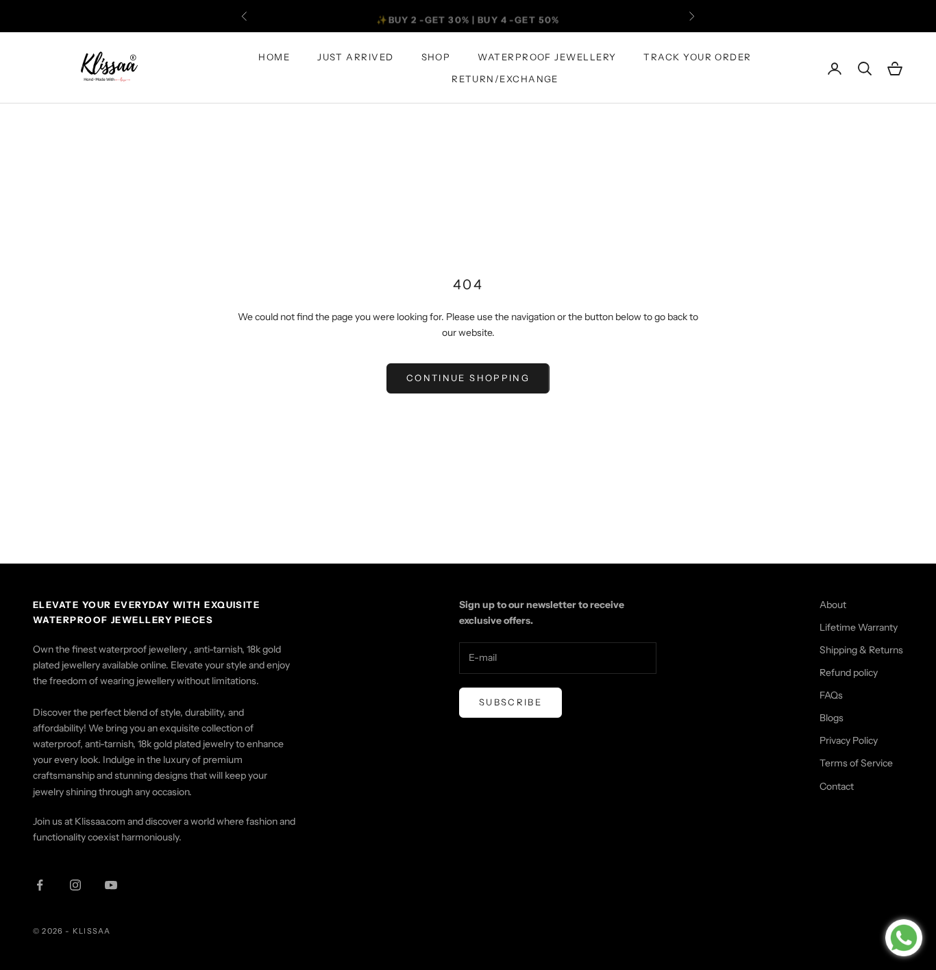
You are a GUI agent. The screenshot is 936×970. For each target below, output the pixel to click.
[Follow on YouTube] (111, 885)
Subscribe (510, 701)
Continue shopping (468, 377)
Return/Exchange (505, 79)
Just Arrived (355, 56)
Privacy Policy (849, 740)
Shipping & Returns (861, 650)
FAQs (831, 695)
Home (274, 56)
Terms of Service (856, 763)
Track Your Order (697, 56)
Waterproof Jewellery (547, 56)
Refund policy (849, 672)
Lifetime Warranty (859, 627)
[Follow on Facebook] (40, 885)
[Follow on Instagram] (75, 885)
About (833, 604)
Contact (837, 786)
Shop (436, 56)
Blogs (831, 718)
